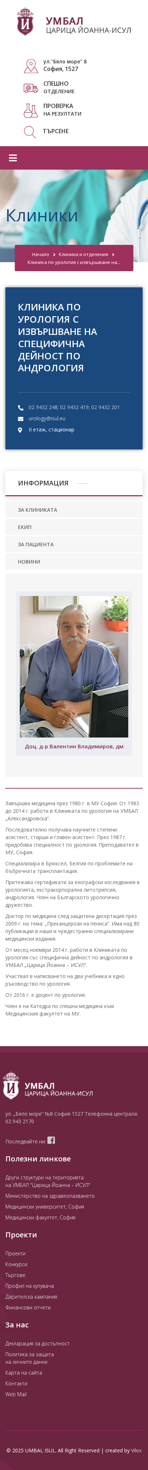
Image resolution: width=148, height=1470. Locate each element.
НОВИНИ (29, 561)
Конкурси (16, 1264)
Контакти (16, 1383)
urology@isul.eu (47, 418)
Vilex (136, 1450)
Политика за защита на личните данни (29, 1358)
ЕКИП (25, 527)
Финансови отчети (28, 1307)
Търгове (15, 1275)
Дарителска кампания (31, 1296)
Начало (40, 254)
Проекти (15, 1253)
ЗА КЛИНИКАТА (37, 509)
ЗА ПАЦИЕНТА (36, 544)
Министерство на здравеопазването (50, 1195)
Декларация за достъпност (37, 1343)
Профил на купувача (29, 1285)
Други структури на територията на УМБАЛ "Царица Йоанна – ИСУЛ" (47, 1181)
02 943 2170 (19, 1121)
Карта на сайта (23, 1372)
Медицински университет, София (44, 1206)
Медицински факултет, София (40, 1217)
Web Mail (16, 1394)
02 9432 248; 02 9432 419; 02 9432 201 (74, 407)
